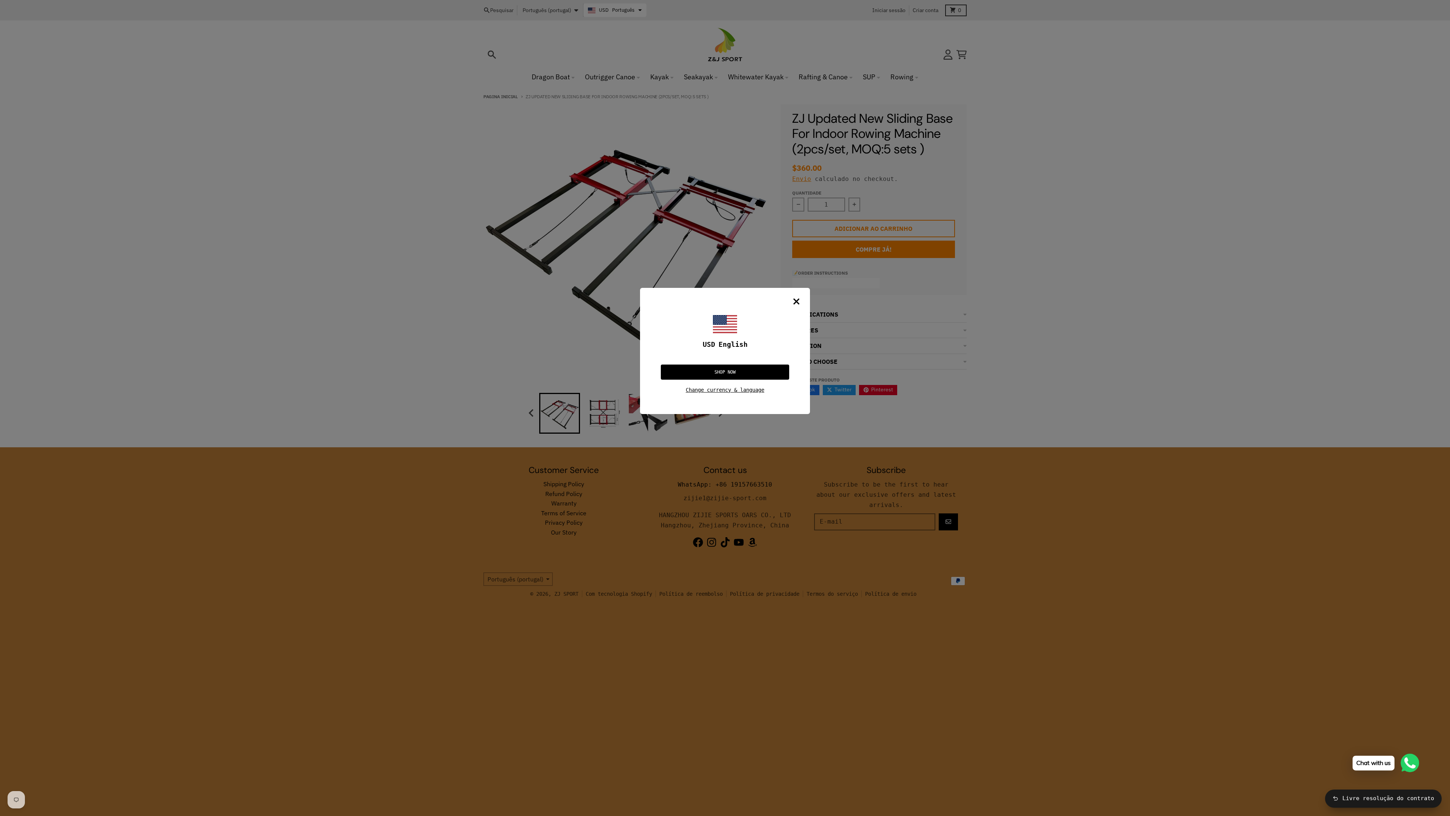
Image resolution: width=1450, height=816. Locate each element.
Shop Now (725, 372)
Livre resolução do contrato (1388, 798)
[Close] (796, 301)
